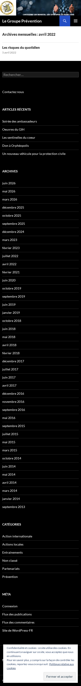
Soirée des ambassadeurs (19, 121)
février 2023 (11, 248)
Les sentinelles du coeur (18, 137)
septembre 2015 (13, 426)
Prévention (10, 577)
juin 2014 (9, 466)
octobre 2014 (11, 458)
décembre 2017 (13, 361)
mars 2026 (9, 199)
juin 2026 (9, 183)
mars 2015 (9, 450)
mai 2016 (8, 418)
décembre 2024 (13, 232)
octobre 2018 (11, 321)
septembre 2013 (13, 507)
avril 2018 (9, 345)
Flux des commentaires (18, 622)
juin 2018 (9, 329)
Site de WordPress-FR (17, 630)
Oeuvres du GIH (13, 129)
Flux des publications (17, 614)
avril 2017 (9, 385)
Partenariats (11, 568)
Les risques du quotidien (21, 47)
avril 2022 (9, 264)
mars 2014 (9, 490)
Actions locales (12, 544)
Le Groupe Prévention (22, 20)
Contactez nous (13, 92)
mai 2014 (8, 474)
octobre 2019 (11, 288)
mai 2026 (8, 191)
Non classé (9, 560)
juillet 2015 (10, 434)
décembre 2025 (13, 207)
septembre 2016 (13, 410)
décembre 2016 (13, 393)
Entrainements (12, 552)
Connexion (10, 606)
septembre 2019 (13, 296)
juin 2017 (9, 377)
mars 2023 (9, 240)
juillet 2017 (10, 369)
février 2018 (11, 353)
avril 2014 (9, 482)
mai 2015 (8, 442)
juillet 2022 (10, 256)
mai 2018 (8, 337)
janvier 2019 (11, 312)
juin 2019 (9, 304)
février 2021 (11, 272)
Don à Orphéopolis (15, 145)
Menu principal (75, 21)
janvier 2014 (11, 499)
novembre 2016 (13, 401)
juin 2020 (9, 280)
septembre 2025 (13, 223)
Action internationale (17, 536)
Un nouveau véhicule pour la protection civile (33, 154)
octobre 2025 (11, 215)
